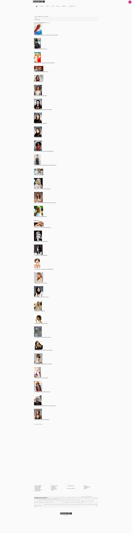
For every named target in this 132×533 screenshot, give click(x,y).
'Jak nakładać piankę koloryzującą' (52, 501)
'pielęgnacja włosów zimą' (72, 497)
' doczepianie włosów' (37, 503)
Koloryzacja (53, 486)
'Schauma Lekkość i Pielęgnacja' (83, 497)
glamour (55, 496)
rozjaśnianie (91, 501)
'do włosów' (50, 497)
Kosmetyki (64, 6)
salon (52, 496)
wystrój (57, 496)
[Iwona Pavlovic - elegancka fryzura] (37, 43)
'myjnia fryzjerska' (63, 496)
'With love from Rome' (60, 502)
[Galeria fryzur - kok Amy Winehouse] (38, 249)
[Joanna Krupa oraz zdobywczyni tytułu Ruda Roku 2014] (37, 57)
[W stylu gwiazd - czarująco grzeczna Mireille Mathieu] (37, 263)
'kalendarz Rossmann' (49, 503)
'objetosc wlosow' (41, 504)
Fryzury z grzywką (38, 486)
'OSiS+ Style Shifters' (86, 504)
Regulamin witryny (87, 486)
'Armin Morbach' (71, 505)
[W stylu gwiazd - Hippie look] (38, 305)
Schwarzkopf (57, 505)
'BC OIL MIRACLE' (88, 496)
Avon (91, 497)
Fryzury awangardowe (38, 489)
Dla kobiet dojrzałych (38, 485)
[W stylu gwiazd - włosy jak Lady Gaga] (37, 372)
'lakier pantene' (74, 500)
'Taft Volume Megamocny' (90, 503)
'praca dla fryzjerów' (40, 496)
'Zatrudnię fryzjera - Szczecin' (77, 506)
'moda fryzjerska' (66, 502)
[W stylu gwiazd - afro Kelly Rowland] (38, 318)
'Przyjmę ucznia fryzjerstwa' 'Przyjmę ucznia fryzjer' (66, 506)
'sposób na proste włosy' (56, 504)
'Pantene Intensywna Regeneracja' (49, 500)
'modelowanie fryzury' (38, 505)
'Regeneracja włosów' (60, 500)
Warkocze (53, 489)
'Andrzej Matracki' (45, 501)
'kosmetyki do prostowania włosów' (76, 504)
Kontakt (85, 485)
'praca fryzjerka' (83, 506)
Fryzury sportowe (38, 487)
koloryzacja (73, 501)
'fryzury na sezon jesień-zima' (78, 503)
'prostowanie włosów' (48, 504)
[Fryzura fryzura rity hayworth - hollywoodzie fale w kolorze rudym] (38, 29)
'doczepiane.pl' (90, 502)
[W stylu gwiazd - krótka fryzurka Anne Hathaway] (38, 358)
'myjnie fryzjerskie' (68, 496)
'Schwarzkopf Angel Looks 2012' (47, 505)
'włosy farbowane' (93, 505)
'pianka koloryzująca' (62, 501)
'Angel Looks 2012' (53, 505)
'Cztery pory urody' (43, 503)
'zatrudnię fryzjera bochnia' (51, 506)
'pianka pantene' (68, 500)
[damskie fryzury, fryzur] (36, 6)
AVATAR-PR (66, 515)
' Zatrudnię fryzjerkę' (39, 506)
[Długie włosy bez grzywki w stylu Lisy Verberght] (38, 103)
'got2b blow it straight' (65, 504)
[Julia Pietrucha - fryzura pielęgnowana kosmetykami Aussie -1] (37, 159)
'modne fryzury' (85, 503)
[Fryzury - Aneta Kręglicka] (38, 171)
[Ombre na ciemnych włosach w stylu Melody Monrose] (38, 145)
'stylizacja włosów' (94, 504)
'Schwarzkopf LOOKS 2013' (39, 501)
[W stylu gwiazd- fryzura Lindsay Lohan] (38, 291)
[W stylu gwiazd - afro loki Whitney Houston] (38, 386)
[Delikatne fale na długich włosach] (38, 117)
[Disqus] (66, 439)
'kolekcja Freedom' (85, 502)
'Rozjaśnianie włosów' (85, 501)
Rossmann (53, 503)
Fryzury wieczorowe (54, 485)
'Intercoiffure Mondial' (49, 502)
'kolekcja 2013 (55, 502)
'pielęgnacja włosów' (40, 498)
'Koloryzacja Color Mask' (69, 501)
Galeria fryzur (72, 6)
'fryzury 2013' (40, 500)
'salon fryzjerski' (79, 496)
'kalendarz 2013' (57, 503)
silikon (81, 502)
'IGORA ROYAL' (42, 502)
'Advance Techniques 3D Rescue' (45, 498)
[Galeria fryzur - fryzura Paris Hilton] (38, 210)
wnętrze (59, 496)
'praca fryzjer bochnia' (45, 506)
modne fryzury (62, 505)
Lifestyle (58, 6)
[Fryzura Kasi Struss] (38, 131)
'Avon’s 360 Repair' (55, 498)
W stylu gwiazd (53, 487)
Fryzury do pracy (54, 488)
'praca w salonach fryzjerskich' (48, 496)
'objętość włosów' (36, 504)
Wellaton (58, 501)
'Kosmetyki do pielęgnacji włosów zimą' (59, 497)
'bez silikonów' (77, 502)
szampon (83, 496)
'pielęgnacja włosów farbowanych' (86, 505)
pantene (78, 500)
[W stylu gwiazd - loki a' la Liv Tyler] (38, 277)
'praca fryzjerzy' (36, 496)
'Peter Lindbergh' (66, 505)
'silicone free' (71, 502)
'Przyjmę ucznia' (57, 506)
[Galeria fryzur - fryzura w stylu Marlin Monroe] (38, 183)
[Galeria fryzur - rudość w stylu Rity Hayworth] (38, 223)
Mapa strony (86, 487)
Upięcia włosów (37, 488)
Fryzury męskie (37, 490)
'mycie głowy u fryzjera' (74, 496)
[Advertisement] (53, 11)
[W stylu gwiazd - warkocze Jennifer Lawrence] (38, 331)
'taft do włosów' (96, 503)
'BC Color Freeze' (75, 505)
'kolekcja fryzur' (73, 503)
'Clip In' (93, 502)
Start (36, 16)
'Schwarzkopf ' (79, 505)
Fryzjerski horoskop (71, 485)
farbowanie (36, 502)
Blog (85, 488)
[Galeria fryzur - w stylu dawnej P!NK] (38, 235)
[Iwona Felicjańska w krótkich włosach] (38, 68)
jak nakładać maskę (77, 501)
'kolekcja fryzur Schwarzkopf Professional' (65, 503)
